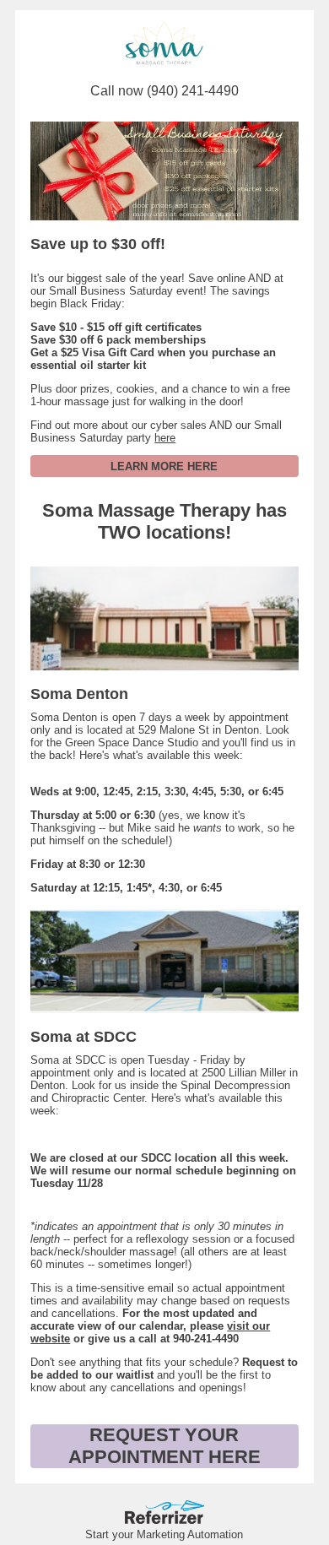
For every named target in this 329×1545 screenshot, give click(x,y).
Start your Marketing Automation (164, 1534)
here (164, 437)
